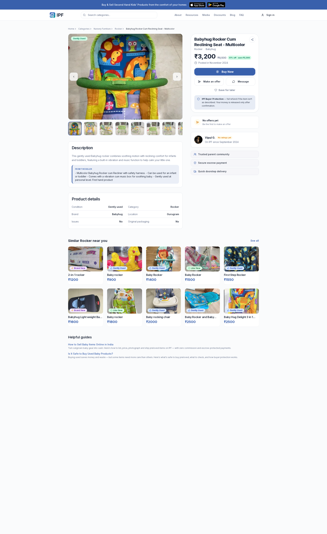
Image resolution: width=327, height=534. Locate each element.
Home (71, 28)
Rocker (118, 28)
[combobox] (119, 15)
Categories (84, 28)
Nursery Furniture (102, 28)
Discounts (220, 14)
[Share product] (252, 40)
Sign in (270, 14)
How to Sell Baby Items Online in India (90, 344)
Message (243, 81)
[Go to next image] (177, 77)
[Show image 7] (169, 128)
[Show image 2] (90, 128)
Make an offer (211, 81)
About (178, 14)
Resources (192, 14)
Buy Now (228, 71)
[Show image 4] (122, 128)
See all (255, 240)
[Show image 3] (106, 128)
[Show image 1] (75, 128)
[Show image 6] (153, 128)
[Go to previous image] (74, 77)
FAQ (241, 14)
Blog (232, 14)
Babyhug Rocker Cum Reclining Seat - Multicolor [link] (150, 28)
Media (206, 14)
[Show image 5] (137, 128)
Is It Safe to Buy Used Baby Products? (90, 353)
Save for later (227, 90)
